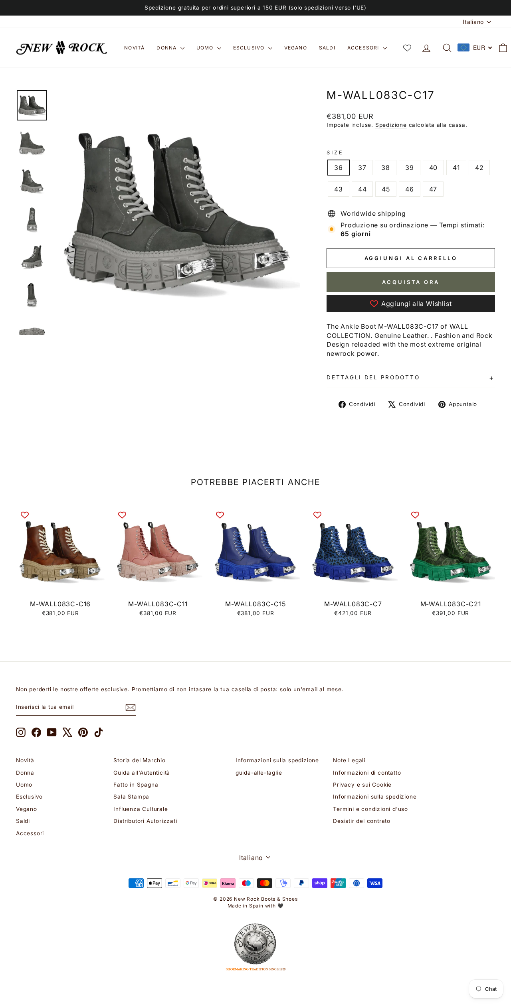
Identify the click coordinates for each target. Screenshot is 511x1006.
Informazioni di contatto (367, 772)
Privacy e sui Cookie (362, 784)
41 (456, 168)
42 (479, 168)
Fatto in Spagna (135, 784)
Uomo (205, 48)
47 (433, 189)
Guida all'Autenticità (141, 772)
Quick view (60, 587)
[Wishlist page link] (407, 48)
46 (409, 189)
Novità (134, 48)
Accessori (364, 48)
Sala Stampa (131, 796)
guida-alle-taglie (259, 772)
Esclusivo (249, 48)
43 (338, 189)
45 (386, 189)
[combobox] (475, 47)
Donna (167, 48)
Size (335, 153)
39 (409, 168)
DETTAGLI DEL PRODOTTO (373, 377)
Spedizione (391, 125)
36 (338, 168)
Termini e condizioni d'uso (370, 809)
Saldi (327, 48)
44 (362, 189)
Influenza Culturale (140, 809)
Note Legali (349, 760)
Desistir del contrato (361, 821)
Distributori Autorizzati (145, 821)
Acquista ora (411, 282)
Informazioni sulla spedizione (277, 760)
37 (362, 168)
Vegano (295, 48)
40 (433, 168)
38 (385, 168)
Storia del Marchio (139, 760)
